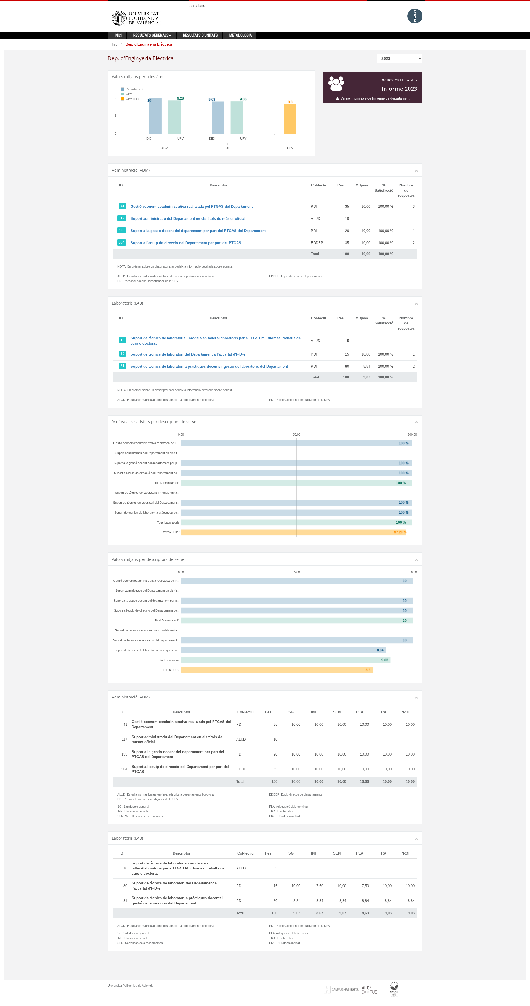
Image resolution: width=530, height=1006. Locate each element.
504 (121, 242)
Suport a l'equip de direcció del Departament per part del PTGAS (186, 243)
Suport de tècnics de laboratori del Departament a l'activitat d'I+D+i (188, 354)
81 (122, 366)
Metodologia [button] (240, 35)
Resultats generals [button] (151, 35)
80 (122, 354)
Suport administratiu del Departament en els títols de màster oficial (188, 219)
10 (122, 340)
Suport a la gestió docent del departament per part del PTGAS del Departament (198, 231)
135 (121, 230)
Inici (115, 44)
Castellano (197, 5)
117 (121, 218)
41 (122, 206)
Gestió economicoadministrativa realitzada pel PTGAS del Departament (192, 206)
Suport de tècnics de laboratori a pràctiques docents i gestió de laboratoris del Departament (209, 366)
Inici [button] (118, 35)
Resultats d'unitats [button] (200, 35)
